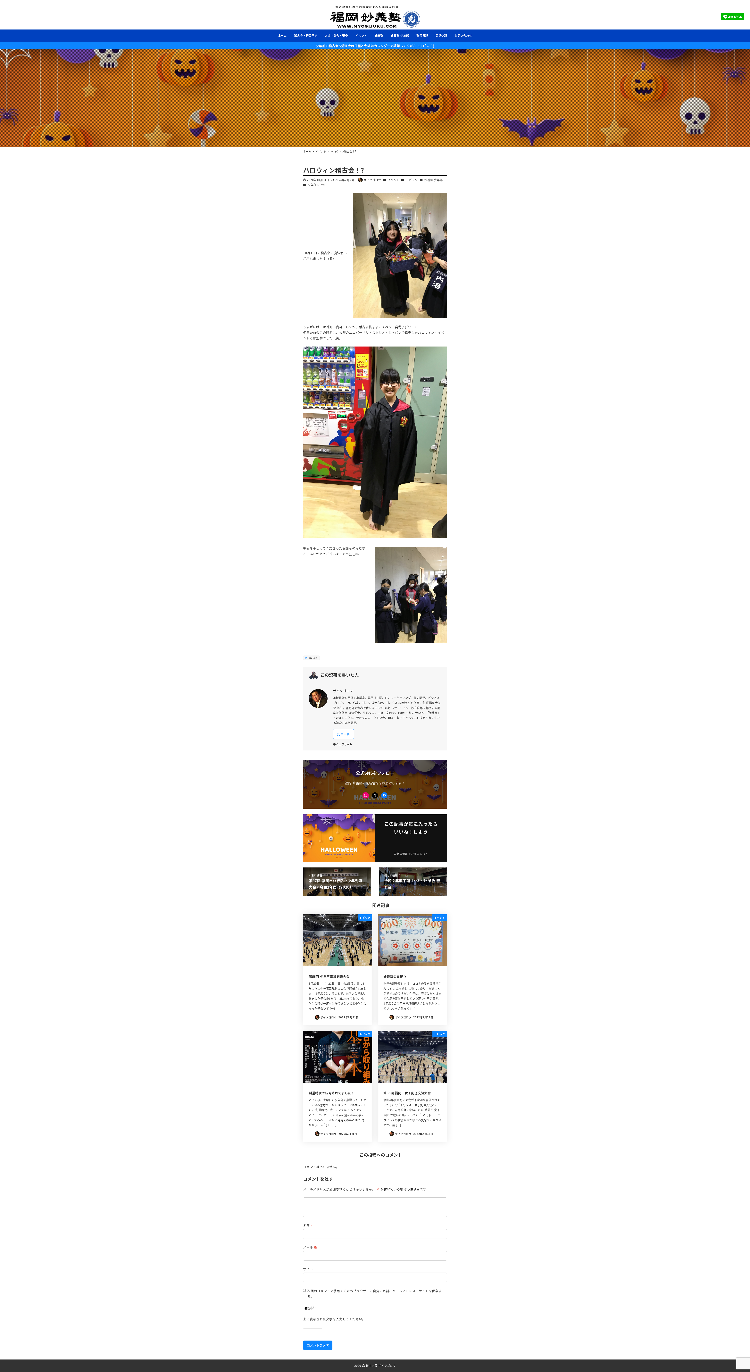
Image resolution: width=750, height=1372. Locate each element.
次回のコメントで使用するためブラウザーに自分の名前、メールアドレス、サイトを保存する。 (374, 1293)
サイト (308, 1269)
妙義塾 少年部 (433, 180)
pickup (312, 658)
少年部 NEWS (316, 185)
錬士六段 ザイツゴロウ (381, 1366)
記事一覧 (343, 734)
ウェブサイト (344, 744)
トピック (412, 180)
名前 (308, 1225)
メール (310, 1247)
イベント (393, 180)
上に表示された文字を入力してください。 (334, 1319)
